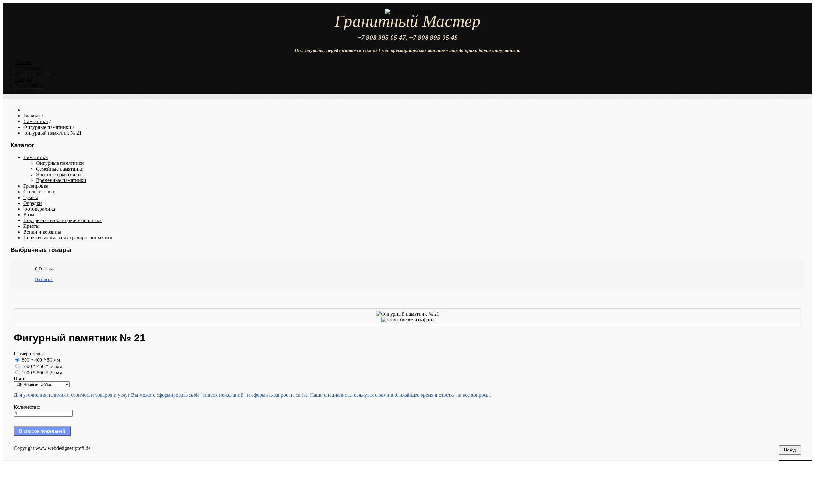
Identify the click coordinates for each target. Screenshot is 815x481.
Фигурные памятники (60, 163)
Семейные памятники (60, 168)
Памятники (35, 157)
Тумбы (30, 197)
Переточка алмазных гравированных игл (67, 237)
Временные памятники (61, 180)
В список (44, 279)
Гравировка (35, 186)
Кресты (31, 226)
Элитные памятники (58, 174)
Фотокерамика (39, 209)
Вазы (28, 214)
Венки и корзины (42, 231)
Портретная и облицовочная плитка (62, 220)
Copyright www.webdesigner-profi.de (52, 448)
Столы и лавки (39, 191)
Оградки (32, 203)
